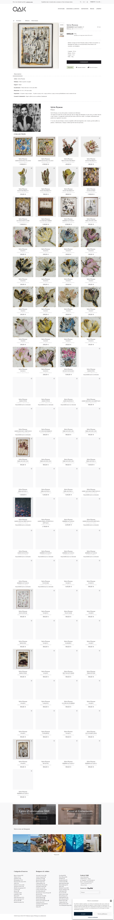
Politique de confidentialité (93, 917)
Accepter (83, 914)
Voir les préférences (102, 914)
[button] (111, 900)
